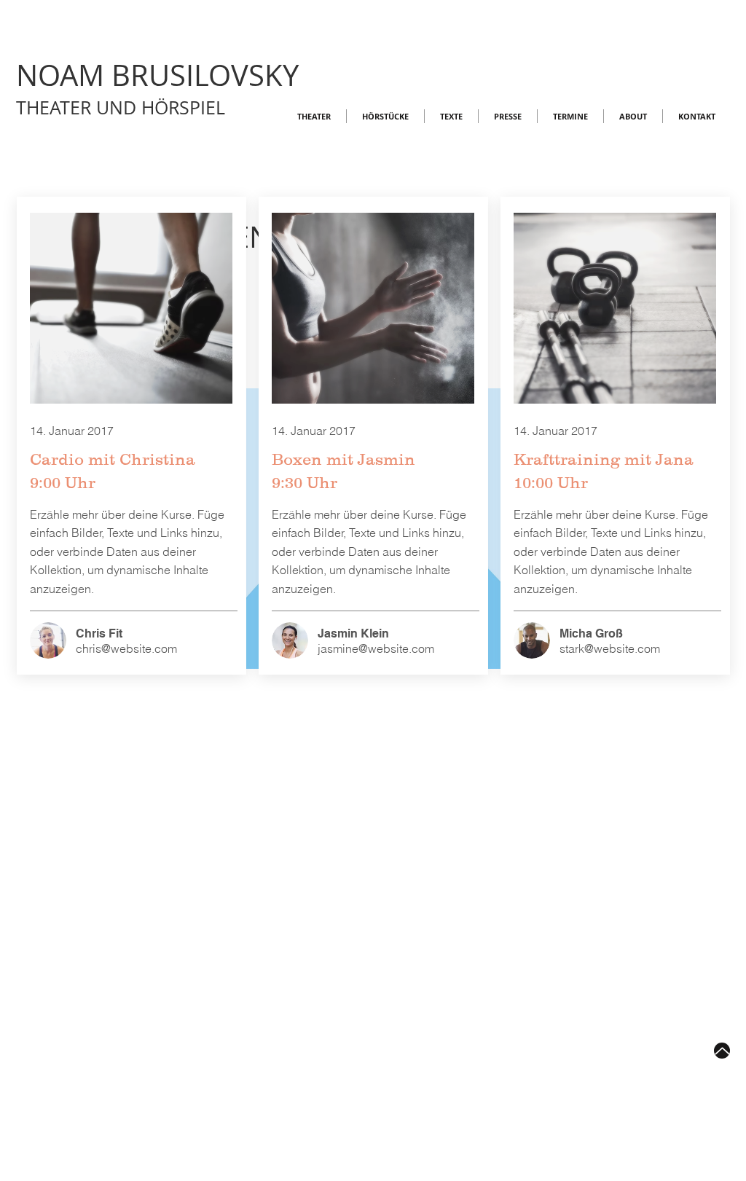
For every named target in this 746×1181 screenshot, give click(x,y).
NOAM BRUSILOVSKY (157, 75)
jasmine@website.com (376, 648)
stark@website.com (610, 648)
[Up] (722, 1051)
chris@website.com (126, 648)
